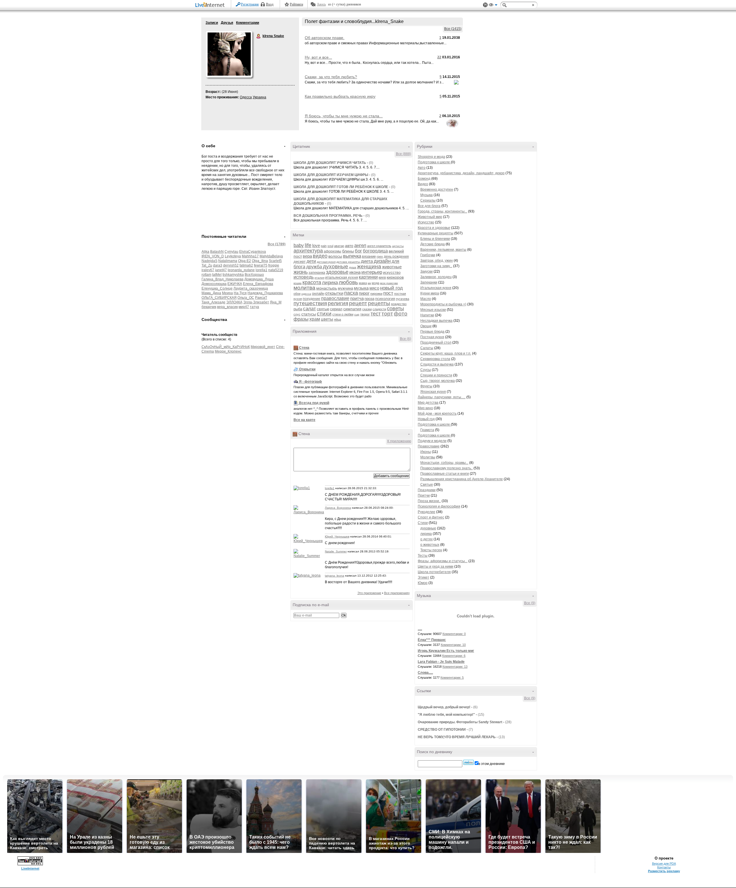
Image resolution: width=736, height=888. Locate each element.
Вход (269, 4)
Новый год (426, 419)
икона (355, 272)
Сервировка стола (435, 359)
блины (348, 251)
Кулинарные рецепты (435, 233)
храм (314, 319)
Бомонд (424, 179)
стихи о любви (342, 314)
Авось (321, 4)
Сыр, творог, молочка (437, 381)
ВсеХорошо (254, 275)
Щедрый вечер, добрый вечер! (444, 707)
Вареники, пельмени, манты (443, 250)
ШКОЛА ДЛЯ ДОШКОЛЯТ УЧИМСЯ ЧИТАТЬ (330, 163)
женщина (369, 266)
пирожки (376, 293)
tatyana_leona (334, 575)
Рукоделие (426, 512)
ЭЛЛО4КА (234, 302)
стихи (324, 314)
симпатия (352, 309)
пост (388, 293)
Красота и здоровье (434, 228)
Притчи (424, 495)
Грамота (427, 430)
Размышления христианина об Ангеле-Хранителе (461, 479)
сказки (367, 309)
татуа (254, 307)
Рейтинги (296, 4)
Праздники (427, 490)
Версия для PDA (664, 863)
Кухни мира (429, 293)
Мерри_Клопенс (228, 351)
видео (320, 256)
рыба (298, 309)
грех (380, 256)
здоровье (337, 272)
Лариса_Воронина (338, 507)
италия (319, 277)
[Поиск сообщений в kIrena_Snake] (468, 762)
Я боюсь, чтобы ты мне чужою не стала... (344, 116)
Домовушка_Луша (259, 279)
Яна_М (275, 302)
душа (352, 267)
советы (395, 308)
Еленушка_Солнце (217, 288)
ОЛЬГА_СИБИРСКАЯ (219, 298)
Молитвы (427, 457)
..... (420, 629)
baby (299, 245)
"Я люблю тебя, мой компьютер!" (446, 715)
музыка (361, 288)
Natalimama (227, 261)
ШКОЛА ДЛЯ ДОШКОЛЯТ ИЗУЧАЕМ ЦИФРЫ (331, 175)
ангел (360, 245)
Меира (227, 293)
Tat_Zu (207, 265)
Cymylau (231, 252)
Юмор (423, 583)
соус (297, 314)
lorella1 (261, 270)
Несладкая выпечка (436, 321)
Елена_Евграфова (258, 284)
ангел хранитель (379, 246)
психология (385, 298)
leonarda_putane (241, 270)
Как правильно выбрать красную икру (340, 96)
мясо (374, 288)
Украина (259, 97)
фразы (301, 319)
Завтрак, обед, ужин (436, 261)
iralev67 (208, 270)
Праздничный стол (435, 342)
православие (335, 298)
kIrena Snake (258, 36)
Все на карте (304, 420)
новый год (391, 288)
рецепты (379, 303)
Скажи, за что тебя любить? (331, 76)
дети (311, 261)
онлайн (318, 293)
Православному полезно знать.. (446, 468)
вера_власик (227, 307)
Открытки (307, 369)
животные (392, 266)
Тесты (423, 556)
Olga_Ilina (260, 261)
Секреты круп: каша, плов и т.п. (445, 353)
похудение (311, 299)
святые (323, 309)
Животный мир (430, 217)
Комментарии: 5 (452, 677)
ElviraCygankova (252, 252)
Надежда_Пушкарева (265, 293)
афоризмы (332, 251)
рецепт (358, 303)
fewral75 (260, 265)
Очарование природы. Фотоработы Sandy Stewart (460, 722)
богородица (375, 250)
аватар (339, 246)
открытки (334, 293)
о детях (426, 539)
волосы (335, 256)
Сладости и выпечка (437, 364)
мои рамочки (389, 283)
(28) (508, 722)
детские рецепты (348, 261)
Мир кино (425, 408)
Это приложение (369, 593)
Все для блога (429, 206)
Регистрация (250, 4)
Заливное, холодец (436, 277)
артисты (398, 246)
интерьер (371, 272)
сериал (336, 309)
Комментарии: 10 (453, 644)
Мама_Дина (211, 293)
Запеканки (428, 282)
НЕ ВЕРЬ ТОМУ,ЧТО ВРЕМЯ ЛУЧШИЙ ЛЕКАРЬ (457, 737)
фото (400, 314)
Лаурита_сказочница (250, 288)
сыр (356, 314)
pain (324, 246)
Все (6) (405, 339)
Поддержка (485, 5)
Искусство (426, 222)
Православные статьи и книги (444, 474)
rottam (206, 275)
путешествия (310, 303)
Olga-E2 (244, 261)
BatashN (217, 252)
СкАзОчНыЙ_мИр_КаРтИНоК (226, 347)
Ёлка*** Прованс (432, 640)
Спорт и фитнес (431, 517)
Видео (423, 184)
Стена (304, 348)
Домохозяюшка (214, 284)
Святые (426, 485)
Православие (429, 446)
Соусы (425, 370)
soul (330, 246)
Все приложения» (397, 593)
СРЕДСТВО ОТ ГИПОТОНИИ (442, 730)
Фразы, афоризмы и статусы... (442, 561)
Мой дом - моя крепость (437, 414)
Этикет (423, 577)
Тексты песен (431, 550)
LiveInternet (211, 5)
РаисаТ (261, 298)
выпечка (352, 256)
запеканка (316, 273)
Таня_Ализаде (213, 302)
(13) (502, 737)
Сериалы (428, 200)
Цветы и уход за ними (435, 566)
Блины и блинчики (435, 239)
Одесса (246, 97)
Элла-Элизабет (256, 302)
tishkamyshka (233, 275)
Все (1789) (276, 244)
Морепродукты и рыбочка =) (443, 304)
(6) (475, 707)
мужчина (345, 288)
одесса (306, 293)
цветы (327, 319)
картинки (368, 277)
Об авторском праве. (324, 37)
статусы (308, 314)
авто (349, 245)
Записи (212, 23)
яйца (337, 319)
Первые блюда (432, 332)
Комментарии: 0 (454, 634)
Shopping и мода (431, 157)
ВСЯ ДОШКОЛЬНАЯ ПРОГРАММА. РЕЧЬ (328, 216)
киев (382, 277)
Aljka (205, 252)
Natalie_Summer (336, 551)
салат (309, 308)
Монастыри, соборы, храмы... (444, 463)
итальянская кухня (341, 277)
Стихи (423, 523)
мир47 (244, 307)
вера (307, 256)
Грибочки (427, 255)
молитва (304, 288)
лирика (330, 282)
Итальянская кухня (435, 288)
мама (363, 283)
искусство (391, 272)
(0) (371, 163)
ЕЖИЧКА (234, 284)
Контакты (664, 867)
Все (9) (529, 603)
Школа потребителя (434, 572)
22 (439, 57)
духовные (335, 266)
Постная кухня (432, 337)
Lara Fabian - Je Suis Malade (441, 662)
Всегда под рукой (314, 403)
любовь (348, 282)
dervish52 (231, 265)
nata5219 (275, 270)
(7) (471, 730)
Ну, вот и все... (318, 57)
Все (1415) (452, 29)
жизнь (301, 272)
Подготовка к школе (434, 162)
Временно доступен (436, 189)
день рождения (396, 256)
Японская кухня (433, 392)
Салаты (426, 348)
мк (369, 283)
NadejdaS (209, 261)
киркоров (395, 277)
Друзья (227, 23)
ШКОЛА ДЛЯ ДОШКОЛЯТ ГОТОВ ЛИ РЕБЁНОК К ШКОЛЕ (341, 187)
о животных (429, 545)
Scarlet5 (275, 261)
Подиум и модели (432, 441)
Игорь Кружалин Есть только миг (446, 651)
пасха (351, 293)
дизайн (382, 261)
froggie (273, 265)
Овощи (426, 326)
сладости (379, 309)
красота (311, 282)
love (316, 245)
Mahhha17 (250, 256)
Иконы (425, 452)
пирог (364, 293)
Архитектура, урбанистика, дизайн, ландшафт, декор (461, 173)
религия (338, 303)
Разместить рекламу (664, 871)
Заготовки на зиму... (436, 266)
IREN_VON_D (213, 256)
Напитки (427, 315)
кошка (298, 283)
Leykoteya (233, 256)
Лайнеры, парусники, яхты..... (441, 397)
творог (365, 314)
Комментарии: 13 (454, 666)
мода (375, 283)
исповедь (304, 277)
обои (297, 293)
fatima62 (246, 265)
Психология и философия (439, 506)
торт (387, 314)
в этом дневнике (491, 764)
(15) (481, 715)
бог (358, 251)
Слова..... (425, 673)
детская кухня (326, 261)
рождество (399, 304)
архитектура (308, 251)
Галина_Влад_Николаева (223, 279)
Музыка (426, 195)
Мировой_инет (263, 347)
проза (369, 298)
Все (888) (403, 154)
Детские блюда (432, 244)
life (308, 245)
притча (357, 298)
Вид (493, 5)
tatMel (217, 275)
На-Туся (240, 293)
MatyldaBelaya (271, 256)
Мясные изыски (433, 310)
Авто (421, 168)
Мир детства (428, 403)
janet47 (221, 270)
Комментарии (247, 23)
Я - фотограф (310, 382)
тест (376, 314)
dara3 (217, 265)
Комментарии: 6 (453, 655)
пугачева (402, 299)
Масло (425, 299)
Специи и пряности (436, 375)
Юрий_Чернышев (337, 536)
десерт (300, 261)
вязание (369, 256)
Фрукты (426, 386)
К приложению (399, 441)
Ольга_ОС (245, 298)
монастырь (326, 288)
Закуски (426, 271)
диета (367, 261)
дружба (314, 266)
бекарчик (209, 307)
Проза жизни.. (429, 501)
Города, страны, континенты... (442, 211)
